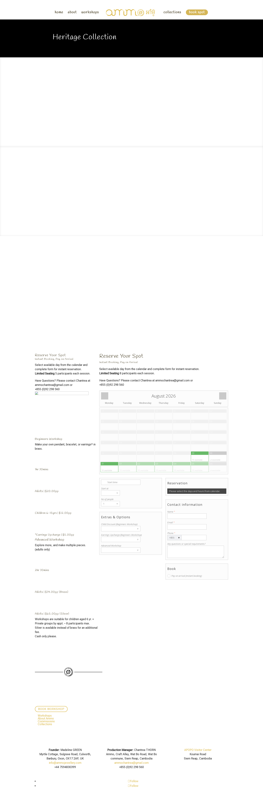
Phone (171, 533)
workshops (90, 13)
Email (171, 522)
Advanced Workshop (111, 545)
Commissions (46, 721)
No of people (107, 499)
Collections (45, 724)
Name (171, 511)
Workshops (45, 715)
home (59, 13)
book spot (197, 12)
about (72, 13)
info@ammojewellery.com (65, 762)
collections (172, 13)
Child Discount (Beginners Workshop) (119, 524)
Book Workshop (51, 709)
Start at (104, 488)
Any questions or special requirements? (186, 543)
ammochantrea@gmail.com (131, 762)
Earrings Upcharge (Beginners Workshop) (121, 535)
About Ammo (46, 718)
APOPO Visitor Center (197, 750)
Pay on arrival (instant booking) (186, 575)
